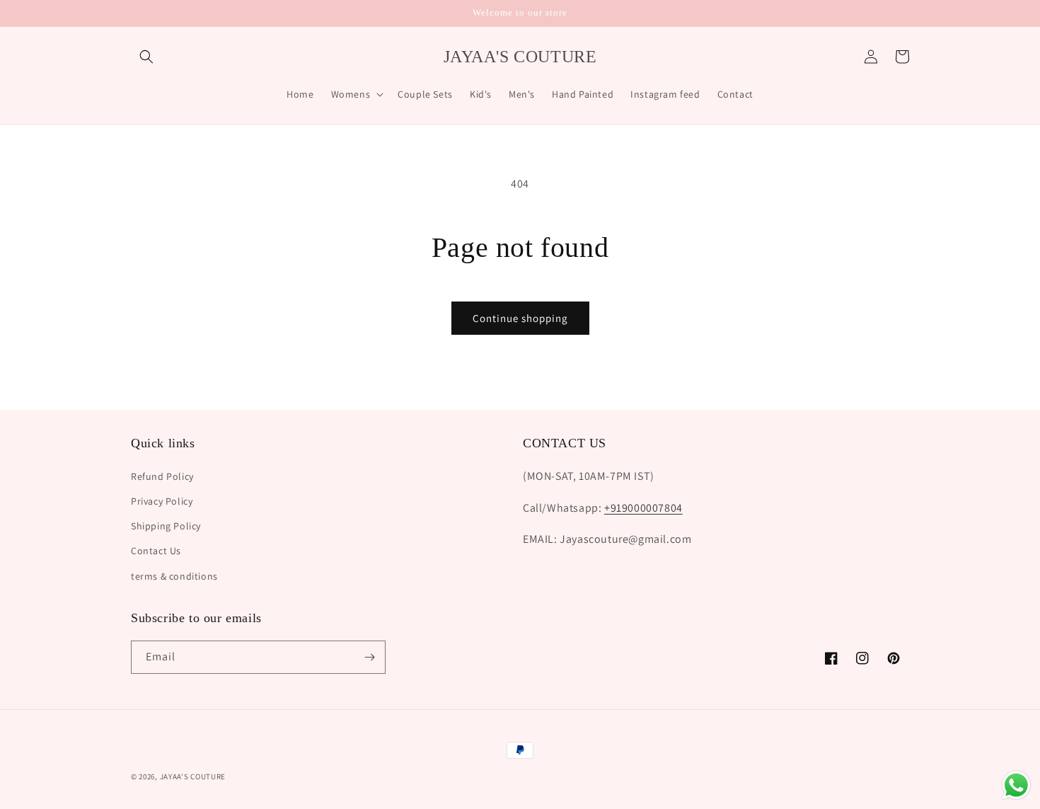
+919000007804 (643, 507)
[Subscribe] (369, 657)
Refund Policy (162, 476)
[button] (146, 56)
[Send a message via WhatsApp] (1016, 785)
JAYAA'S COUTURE (193, 776)
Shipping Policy (166, 526)
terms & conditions (174, 576)
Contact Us (156, 550)
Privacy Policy (161, 501)
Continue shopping (520, 318)
